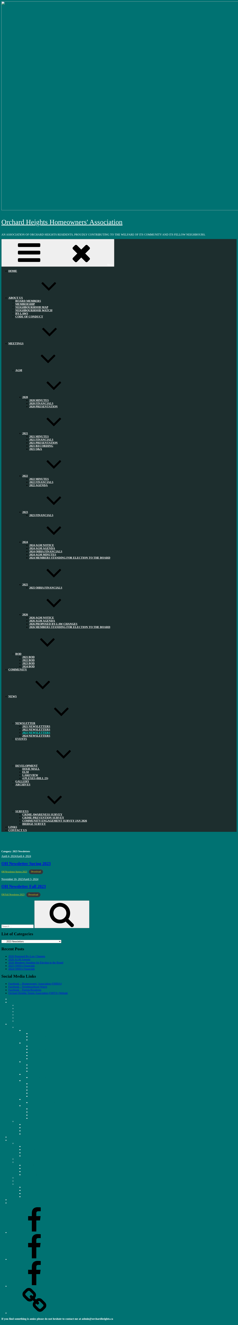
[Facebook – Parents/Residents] (34, 1286)
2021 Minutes (36, 1046)
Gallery (19, 1177)
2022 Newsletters (31, 1149)
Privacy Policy (9, 1321)
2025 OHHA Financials (45, 587)
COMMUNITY (17, 669)
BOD (18, 653)
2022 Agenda (38, 485)
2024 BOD (28, 666)
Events (21, 738)
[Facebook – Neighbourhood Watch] (34, 1259)
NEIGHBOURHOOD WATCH (33, 310)
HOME (12, 270)
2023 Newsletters (31, 1152)
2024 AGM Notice (39, 1083)
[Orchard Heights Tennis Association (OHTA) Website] (34, 1312)
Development (26, 765)
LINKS (12, 1199)
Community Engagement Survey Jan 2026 (54, 820)
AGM (18, 370)
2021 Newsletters (31, 1146)
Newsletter (25, 723)
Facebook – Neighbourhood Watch (27, 986)
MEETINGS (16, 343)
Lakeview (27, 1171)
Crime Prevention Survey (36, 1190)
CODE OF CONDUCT (29, 316)
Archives (22, 784)
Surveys (19, 1184)
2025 (25, 1099)
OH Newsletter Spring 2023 (26, 863)
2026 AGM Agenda (19, 959)
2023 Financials (41, 515)
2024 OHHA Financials (21, 968)
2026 (25, 1105)
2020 (25, 397)
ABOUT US (15, 297)
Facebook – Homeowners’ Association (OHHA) (35, 983)
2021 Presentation (39, 1052)
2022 (25, 475)
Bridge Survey (34, 823)
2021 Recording (38, 1055)
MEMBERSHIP (24, 1008)
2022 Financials (38, 1067)
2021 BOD (28, 1124)
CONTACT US (17, 830)
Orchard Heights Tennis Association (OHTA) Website (38, 993)
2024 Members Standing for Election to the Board (69, 557)
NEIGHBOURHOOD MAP (31, 1011)
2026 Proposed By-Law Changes (26, 956)
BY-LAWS (21, 1017)
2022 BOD (28, 1127)
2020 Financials (38, 1036)
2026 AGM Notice (39, 1108)
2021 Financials (38, 1049)
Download (36, 872)
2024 (25, 1080)
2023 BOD (28, 1130)
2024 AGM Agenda (40, 1086)
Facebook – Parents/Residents (24, 989)
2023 (25, 1074)
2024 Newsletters (36, 735)
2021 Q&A (35, 449)
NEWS (12, 696)
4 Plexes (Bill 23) (35, 778)
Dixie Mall (31, 768)
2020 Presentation (43, 406)
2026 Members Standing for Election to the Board (69, 627)
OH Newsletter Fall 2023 (23, 886)
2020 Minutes (36, 1033)
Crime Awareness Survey (36, 1187)
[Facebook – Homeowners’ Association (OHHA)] (34, 1232)
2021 (25, 433)
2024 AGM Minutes (40, 1093)
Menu (110, 265)
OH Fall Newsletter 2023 (13, 894)
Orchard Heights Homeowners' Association (61, 222)
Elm (24, 1168)
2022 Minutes (36, 1064)
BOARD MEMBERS (27, 1005)
